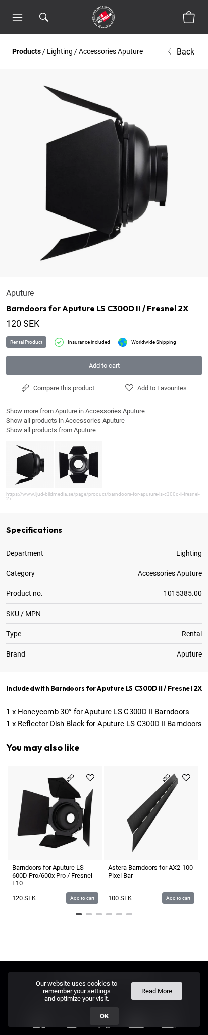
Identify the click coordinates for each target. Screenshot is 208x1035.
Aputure (20, 293)
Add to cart (104, 365)
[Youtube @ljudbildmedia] (136, 1030)
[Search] (44, 17)
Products (26, 51)
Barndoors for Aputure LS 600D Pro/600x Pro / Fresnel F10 (52, 875)
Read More (156, 991)
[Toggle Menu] (17, 17)
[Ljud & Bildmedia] (103, 17)
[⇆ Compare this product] (70, 778)
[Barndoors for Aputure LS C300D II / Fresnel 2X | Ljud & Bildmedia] (104, 173)
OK (104, 1016)
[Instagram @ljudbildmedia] (72, 1030)
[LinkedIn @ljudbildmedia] (168, 1030)
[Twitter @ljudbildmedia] (104, 1030)
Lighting (60, 51)
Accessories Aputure (111, 51)
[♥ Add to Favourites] (90, 778)
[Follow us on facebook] (39, 1030)
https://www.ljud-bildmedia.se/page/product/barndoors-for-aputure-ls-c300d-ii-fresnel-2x (103, 496)
